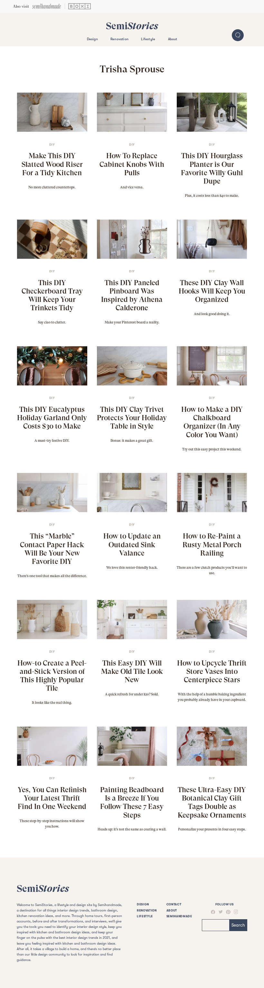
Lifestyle (148, 39)
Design (92, 39)
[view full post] (52, 112)
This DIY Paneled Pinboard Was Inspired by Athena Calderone (132, 295)
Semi (132, 26)
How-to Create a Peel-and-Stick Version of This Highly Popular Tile (52, 676)
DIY (52, 144)
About (172, 39)
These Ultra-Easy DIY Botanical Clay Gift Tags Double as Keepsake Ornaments (212, 802)
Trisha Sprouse (132, 69)
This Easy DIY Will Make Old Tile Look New (132, 671)
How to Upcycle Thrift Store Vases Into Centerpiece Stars (212, 671)
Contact (174, 904)
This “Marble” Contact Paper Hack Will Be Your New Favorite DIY (52, 549)
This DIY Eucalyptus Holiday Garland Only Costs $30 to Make (52, 417)
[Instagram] (234, 912)
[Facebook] (213, 912)
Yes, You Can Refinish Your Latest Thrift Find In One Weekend (52, 798)
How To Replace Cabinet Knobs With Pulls (131, 164)
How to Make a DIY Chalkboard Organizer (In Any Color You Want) (212, 422)
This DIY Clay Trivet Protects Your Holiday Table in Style (132, 417)
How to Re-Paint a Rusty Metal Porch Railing (212, 544)
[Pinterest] (227, 912)
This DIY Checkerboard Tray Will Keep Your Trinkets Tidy (52, 295)
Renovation (119, 39)
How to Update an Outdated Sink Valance (132, 544)
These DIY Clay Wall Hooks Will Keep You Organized (212, 291)
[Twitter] (219, 912)
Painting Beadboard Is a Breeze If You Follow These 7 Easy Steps (132, 802)
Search (238, 925)
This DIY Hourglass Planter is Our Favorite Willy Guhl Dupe (212, 168)
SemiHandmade (179, 916)
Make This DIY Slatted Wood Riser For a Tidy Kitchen (52, 164)
